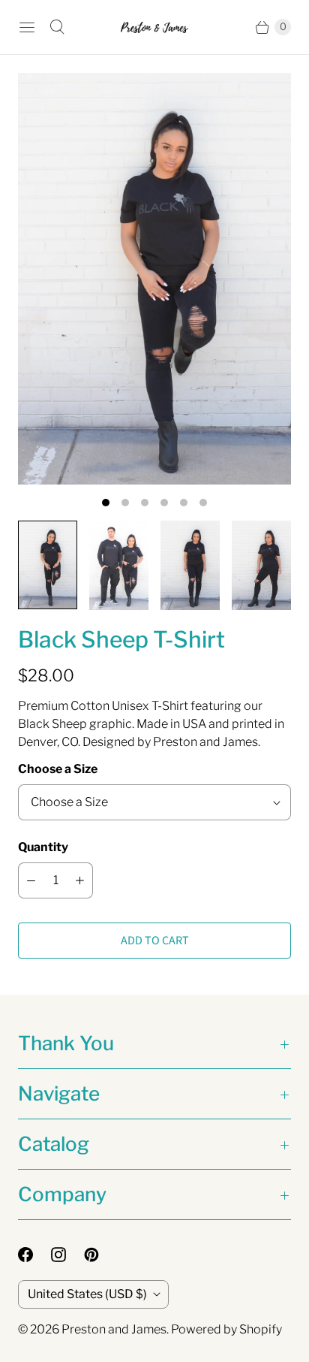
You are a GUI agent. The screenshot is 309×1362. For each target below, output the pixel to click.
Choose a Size (58, 769)
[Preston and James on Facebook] (34, 1254)
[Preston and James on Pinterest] (100, 1254)
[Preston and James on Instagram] (67, 1254)
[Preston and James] (154, 27)
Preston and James (114, 1329)
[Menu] (27, 27)
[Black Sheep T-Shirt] (154, 279)
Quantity (43, 847)
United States (87, 1294)
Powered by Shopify (226, 1329)
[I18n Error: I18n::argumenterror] (47, 565)
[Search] (57, 27)
